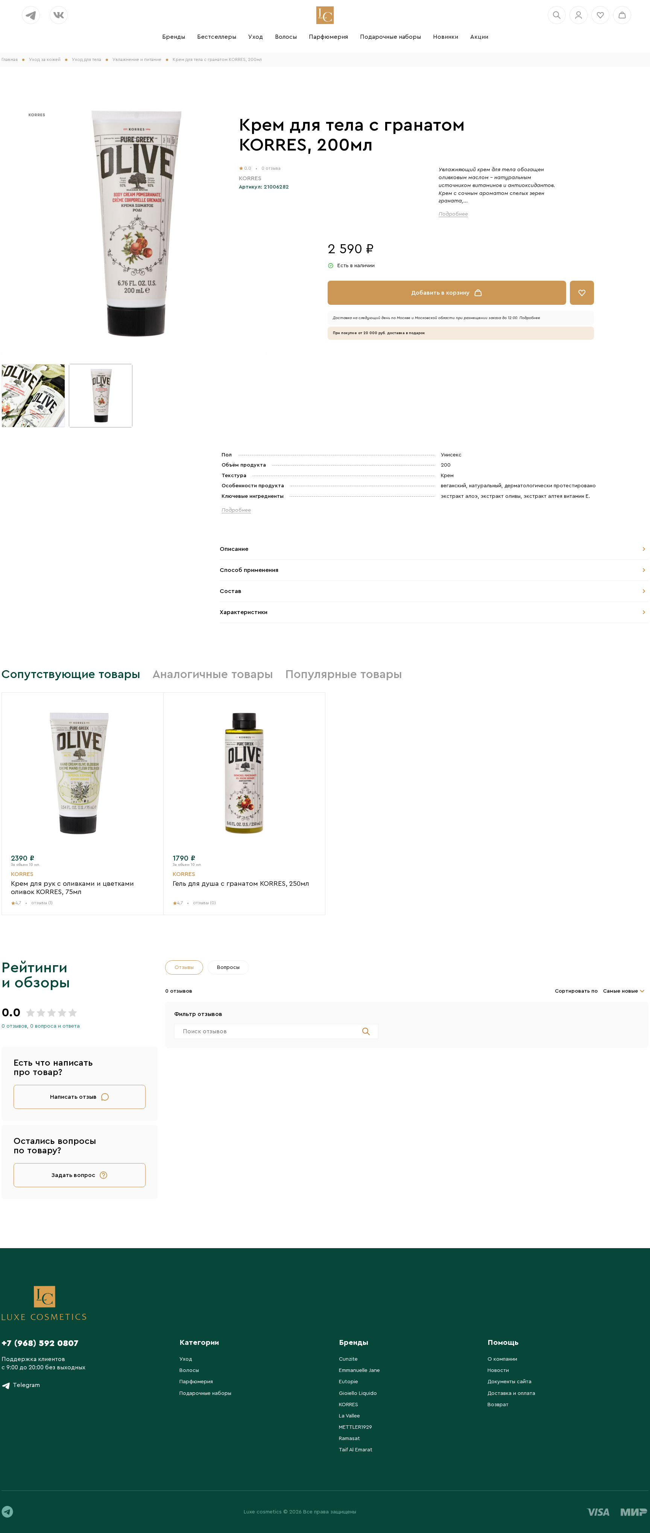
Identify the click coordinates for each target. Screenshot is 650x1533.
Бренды (173, 37)
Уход (255, 37)
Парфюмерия (328, 37)
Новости (498, 1370)
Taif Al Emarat (355, 1449)
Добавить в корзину (440, 293)
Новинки (445, 37)
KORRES (348, 1404)
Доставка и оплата (511, 1393)
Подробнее (453, 214)
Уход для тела (86, 59)
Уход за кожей (45, 59)
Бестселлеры (216, 37)
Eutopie (348, 1381)
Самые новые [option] (620, 991)
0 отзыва (271, 168)
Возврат (498, 1404)
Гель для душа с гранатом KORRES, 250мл (241, 879)
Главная (10, 59)
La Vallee (349, 1416)
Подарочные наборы (390, 37)
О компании (502, 1359)
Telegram (26, 1385)
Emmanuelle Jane (359, 1370)
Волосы (286, 37)
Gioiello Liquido (358, 1393)
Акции (479, 37)
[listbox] (624, 991)
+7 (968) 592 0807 (40, 1343)
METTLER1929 (355, 1427)
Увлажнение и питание (136, 59)
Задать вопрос (73, 1175)
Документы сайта (509, 1381)
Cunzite (348, 1359)
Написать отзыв (73, 1097)
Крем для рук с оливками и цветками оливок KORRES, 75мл (72, 883)
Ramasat (349, 1438)
